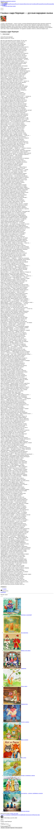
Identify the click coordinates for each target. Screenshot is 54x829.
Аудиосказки (4, 3)
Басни (35, 3)
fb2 (3, 592)
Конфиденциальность (27, 814)
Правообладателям (17, 814)
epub (2, 592)
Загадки (29, 3)
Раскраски (12, 3)
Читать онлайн (6, 34)
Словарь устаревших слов (7, 814)
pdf (5, 592)
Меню (2, 2)
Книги (25, 3)
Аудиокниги (21, 3)
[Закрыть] (2, 9)
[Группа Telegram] (2, 817)
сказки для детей (14, 813)
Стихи (32, 3)
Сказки (8, 3)
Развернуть (3, 586)
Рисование (50, 3)
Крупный (12, 827)
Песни (16, 3)
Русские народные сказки (9, 6)
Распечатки (44, 3)
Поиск (6, 2)
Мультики (39, 3)
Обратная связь (36, 814)
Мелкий (2, 827)
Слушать (4, 588)
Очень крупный (18, 827)
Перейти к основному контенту (8, 1)
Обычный (7, 827)
